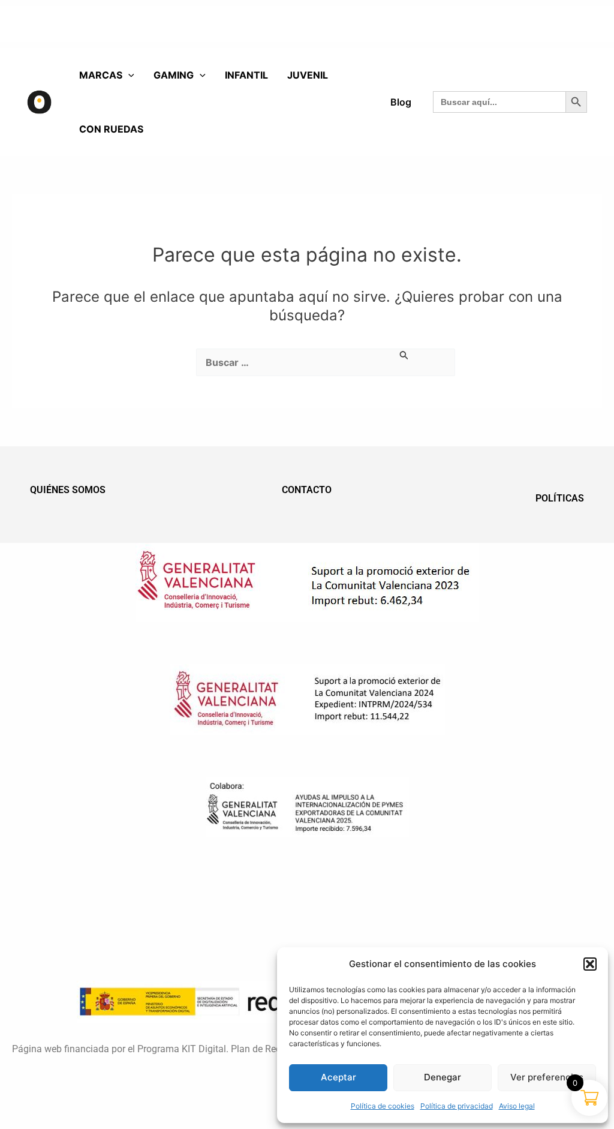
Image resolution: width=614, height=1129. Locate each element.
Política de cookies (382, 1105)
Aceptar (338, 1077)
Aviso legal (517, 1105)
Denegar (442, 1077)
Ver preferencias (546, 1077)
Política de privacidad (456, 1105)
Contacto (307, 490)
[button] (590, 964)
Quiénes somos (68, 490)
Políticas (559, 498)
